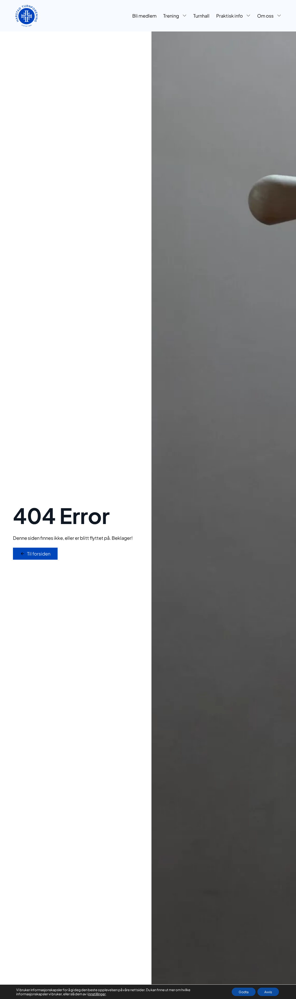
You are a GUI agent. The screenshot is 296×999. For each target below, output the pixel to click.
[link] (26, 16)
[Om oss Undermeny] (279, 16)
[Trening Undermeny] (184, 16)
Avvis (268, 992)
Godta (244, 992)
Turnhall (201, 16)
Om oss (265, 16)
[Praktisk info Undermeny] (248, 16)
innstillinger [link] (97, 994)
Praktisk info (229, 16)
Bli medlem (144, 16)
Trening (171, 16)
